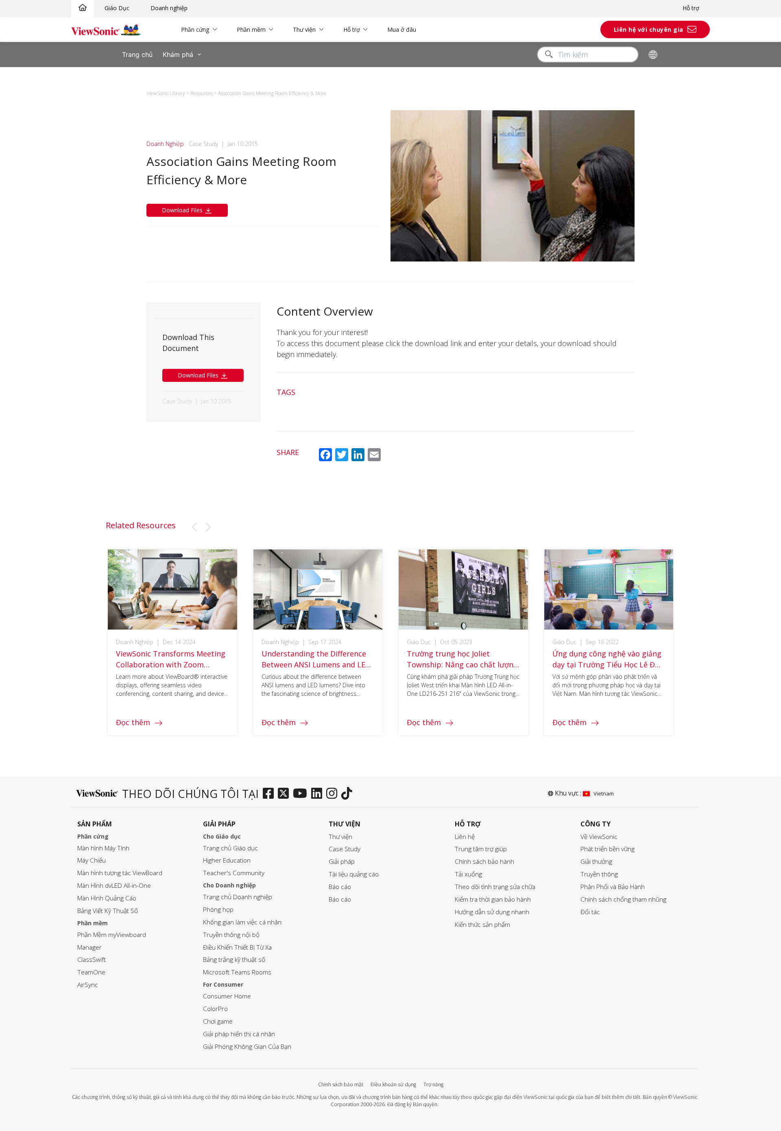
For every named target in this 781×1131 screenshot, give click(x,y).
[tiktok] (348, 793)
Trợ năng (433, 1084)
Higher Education (227, 860)
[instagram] (333, 793)
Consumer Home (227, 996)
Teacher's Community (233, 873)
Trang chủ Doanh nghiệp (237, 897)
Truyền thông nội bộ (231, 935)
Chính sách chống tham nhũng (623, 899)
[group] (172, 642)
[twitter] (285, 793)
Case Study (344, 849)
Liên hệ (465, 836)
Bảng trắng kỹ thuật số (234, 959)
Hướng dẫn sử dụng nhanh (492, 912)
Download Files (183, 210)
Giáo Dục (117, 8)
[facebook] (270, 793)
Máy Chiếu (91, 860)
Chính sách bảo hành (484, 861)
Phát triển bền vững (607, 849)
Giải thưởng (596, 861)
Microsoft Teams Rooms (237, 972)
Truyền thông (599, 874)
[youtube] (302, 793)
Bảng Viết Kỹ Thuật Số (107, 911)
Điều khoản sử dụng (393, 1084)
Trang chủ (137, 54)
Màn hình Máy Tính (103, 848)
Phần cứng (195, 29)
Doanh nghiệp (169, 8)
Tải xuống (468, 874)
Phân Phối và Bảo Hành (612, 887)
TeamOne (91, 972)
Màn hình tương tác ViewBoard (119, 873)
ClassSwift (91, 959)
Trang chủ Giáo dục (230, 848)
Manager (89, 947)
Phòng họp (218, 909)
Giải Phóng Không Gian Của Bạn (247, 1046)
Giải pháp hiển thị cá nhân (239, 1034)
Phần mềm (251, 29)
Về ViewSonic (598, 836)
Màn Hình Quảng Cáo (106, 898)
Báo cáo (340, 887)
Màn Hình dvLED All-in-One (114, 885)
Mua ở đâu (401, 29)
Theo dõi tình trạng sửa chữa (495, 887)
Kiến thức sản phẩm (482, 924)
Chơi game (218, 1021)
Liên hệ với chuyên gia (648, 29)
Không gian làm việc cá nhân (242, 922)
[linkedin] (318, 793)
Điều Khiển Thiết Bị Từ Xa (237, 947)
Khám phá (178, 54)
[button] (194, 527)
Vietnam (603, 793)
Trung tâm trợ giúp (481, 849)
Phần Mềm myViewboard (111, 935)
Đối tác (590, 912)
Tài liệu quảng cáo (354, 874)
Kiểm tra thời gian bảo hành (493, 899)
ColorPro (215, 1009)
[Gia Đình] (82, 8)
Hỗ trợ (691, 8)
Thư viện (304, 29)
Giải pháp (342, 861)
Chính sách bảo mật (340, 1084)
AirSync (87, 985)
